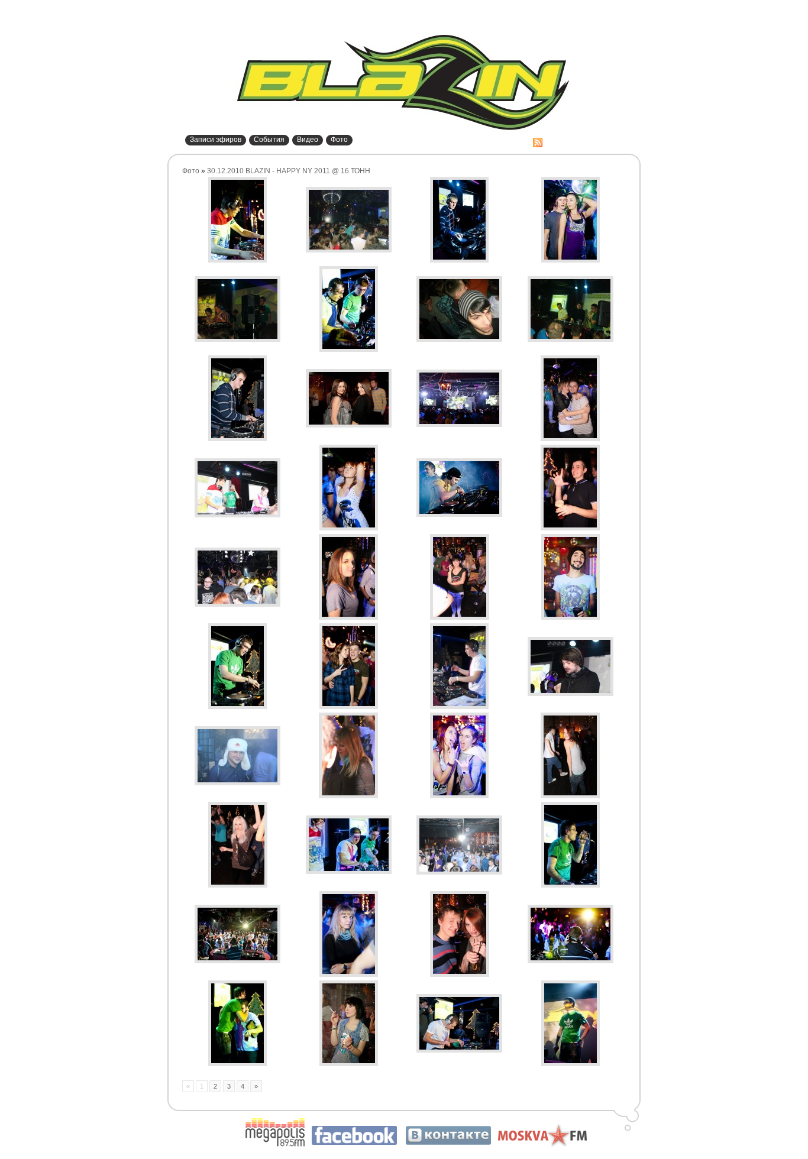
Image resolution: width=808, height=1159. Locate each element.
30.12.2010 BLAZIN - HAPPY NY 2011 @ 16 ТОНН (288, 171)
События (269, 139)
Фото (339, 139)
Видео (307, 139)
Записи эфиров (215, 139)
